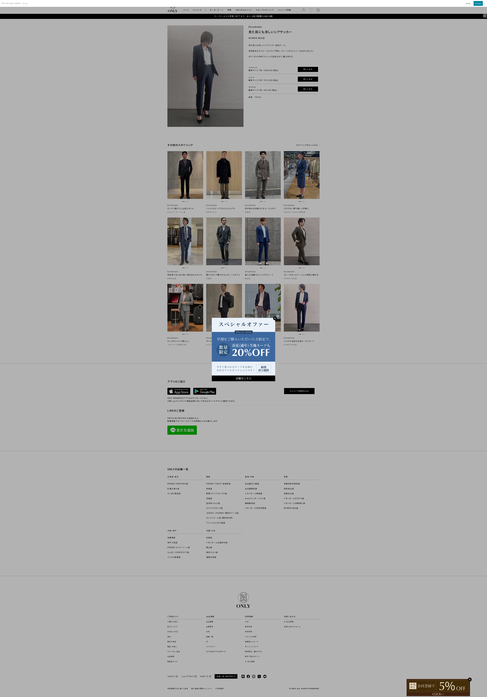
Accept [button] (478, 3)
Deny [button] (468, 3)
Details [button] (25, 3)
